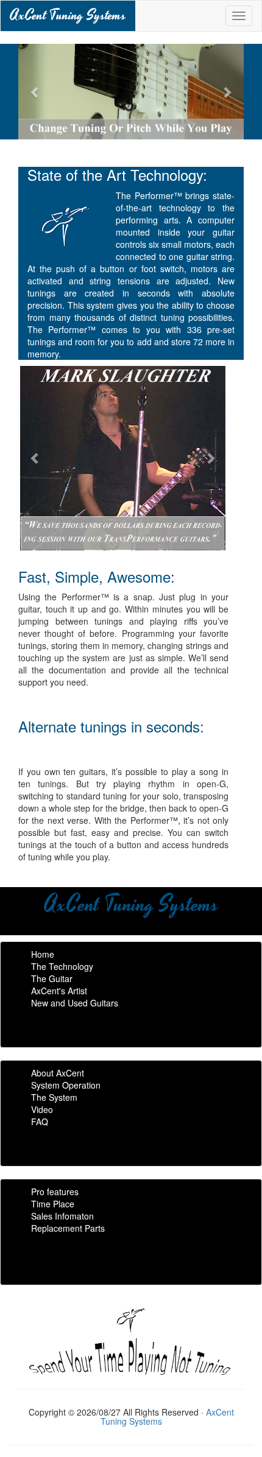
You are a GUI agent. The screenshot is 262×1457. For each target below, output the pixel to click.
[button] (35, 91)
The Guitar (52, 978)
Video (42, 1109)
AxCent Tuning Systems (68, 15)
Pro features (55, 1191)
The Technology (62, 966)
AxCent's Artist (59, 991)
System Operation (66, 1085)
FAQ (39, 1121)
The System (54, 1097)
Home (42, 954)
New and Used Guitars (74, 1003)
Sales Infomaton (62, 1216)
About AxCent (57, 1073)
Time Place (52, 1204)
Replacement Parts (68, 1228)
